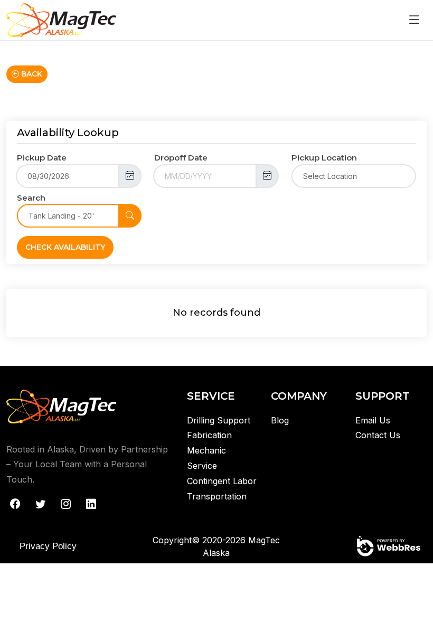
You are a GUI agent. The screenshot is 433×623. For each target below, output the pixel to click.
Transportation (217, 496)
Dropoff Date (181, 158)
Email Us (372, 420)
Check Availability (65, 247)
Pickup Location (324, 158)
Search (31, 198)
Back (30, 74)
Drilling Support (218, 420)
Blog (280, 420)
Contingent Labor (222, 481)
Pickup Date (42, 158)
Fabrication (209, 435)
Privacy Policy (48, 546)
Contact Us (377, 435)
